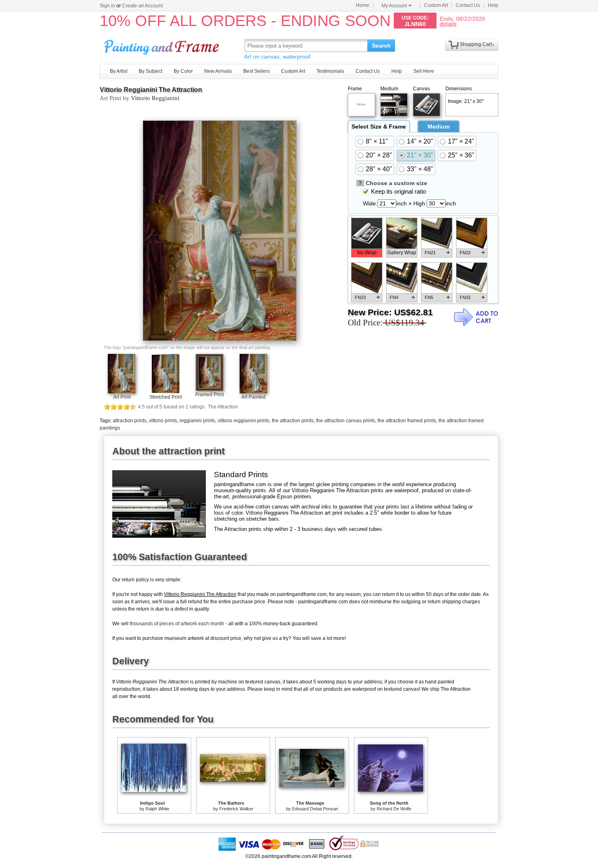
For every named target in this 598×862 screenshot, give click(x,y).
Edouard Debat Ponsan (315, 808)
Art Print (122, 397)
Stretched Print (165, 397)
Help (493, 5)
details (448, 23)
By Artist (118, 71)
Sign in (107, 6)
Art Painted (253, 397)
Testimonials (330, 71)
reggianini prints (197, 420)
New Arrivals (218, 71)
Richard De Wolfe (394, 808)
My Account (394, 6)
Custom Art (436, 5)
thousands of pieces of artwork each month (177, 623)
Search (381, 45)
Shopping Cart (476, 44)
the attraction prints (293, 420)
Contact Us (468, 5)
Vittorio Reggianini (155, 98)
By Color (183, 71)
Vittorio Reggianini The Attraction (151, 89)
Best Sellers (256, 71)
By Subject (150, 71)
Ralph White (157, 808)
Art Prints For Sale (163, 45)
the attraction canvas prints (345, 420)
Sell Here (423, 71)
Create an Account (142, 6)
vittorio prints (163, 420)
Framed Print (209, 394)
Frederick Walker (236, 808)
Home (362, 5)
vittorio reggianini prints (243, 420)
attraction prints (129, 420)
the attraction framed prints (407, 420)
